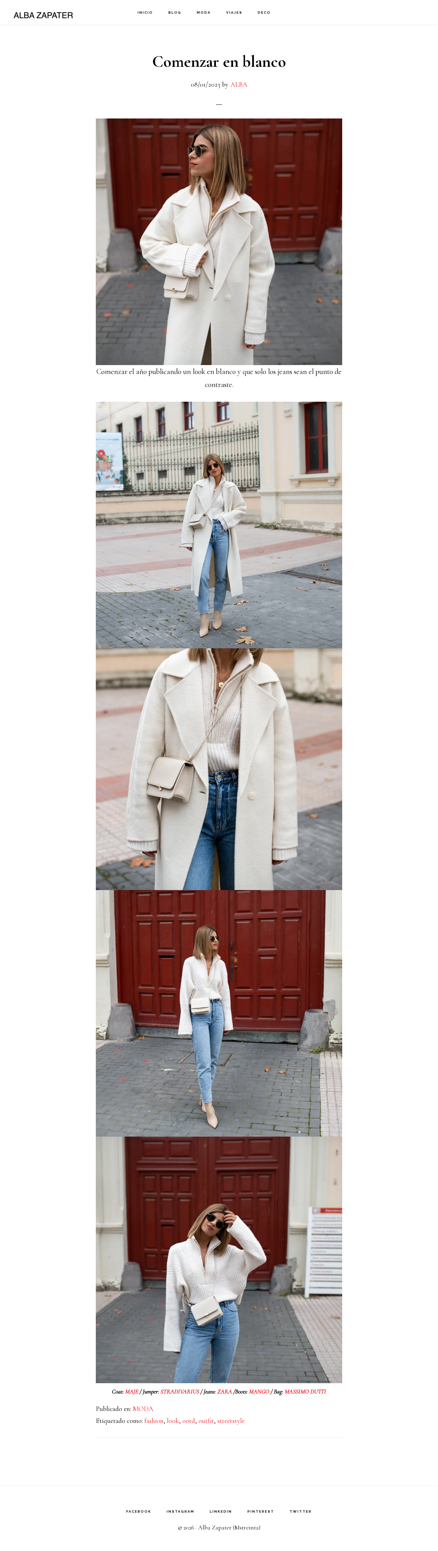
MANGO (260, 1391)
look (173, 1421)
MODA (143, 1409)
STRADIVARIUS (179, 1391)
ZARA (225, 1391)
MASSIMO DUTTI (305, 1391)
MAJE (132, 1391)
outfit (206, 1421)
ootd (188, 1421)
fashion (154, 1421)
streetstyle (231, 1421)
